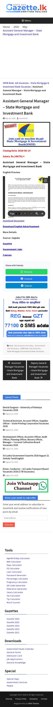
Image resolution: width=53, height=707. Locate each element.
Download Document (13, 220)
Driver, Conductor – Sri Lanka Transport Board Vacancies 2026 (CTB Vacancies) (26, 470)
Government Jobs (12, 249)
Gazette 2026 (13, 619)
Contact (44, 699)
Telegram (28, 285)
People (10, 685)
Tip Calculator (13, 599)
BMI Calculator (14, 561)
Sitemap (9, 699)
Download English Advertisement (21, 226)
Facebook (28, 278)
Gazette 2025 (13, 622)
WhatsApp (28, 271)
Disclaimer (33, 699)
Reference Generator (17, 589)
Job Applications (14, 659)
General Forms (14, 652)
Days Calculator (14, 565)
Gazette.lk (23, 118)
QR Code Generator (16, 585)
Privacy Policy (20, 699)
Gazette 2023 (13, 629)
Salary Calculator (15, 592)
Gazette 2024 (13, 625)
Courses (7, 255)
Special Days (13, 679)
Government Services (17, 682)
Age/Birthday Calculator (18, 558)
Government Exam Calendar (20, 649)
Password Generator (16, 575)
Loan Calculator (14, 572)
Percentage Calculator (17, 578)
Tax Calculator (13, 595)
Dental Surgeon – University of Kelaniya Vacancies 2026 (22, 409)
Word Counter (13, 602)
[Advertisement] (26, 56)
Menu (28, 20)
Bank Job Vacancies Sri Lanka (21, 345)
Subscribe (9, 524)
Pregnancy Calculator (17, 582)
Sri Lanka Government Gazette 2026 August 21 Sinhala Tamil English (26, 457)
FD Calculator (13, 568)
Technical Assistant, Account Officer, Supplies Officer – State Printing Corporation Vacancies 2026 (26, 423)
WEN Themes (33, 703)
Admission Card (14, 655)
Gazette (7, 243)
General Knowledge (16, 662)
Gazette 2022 (13, 632)
